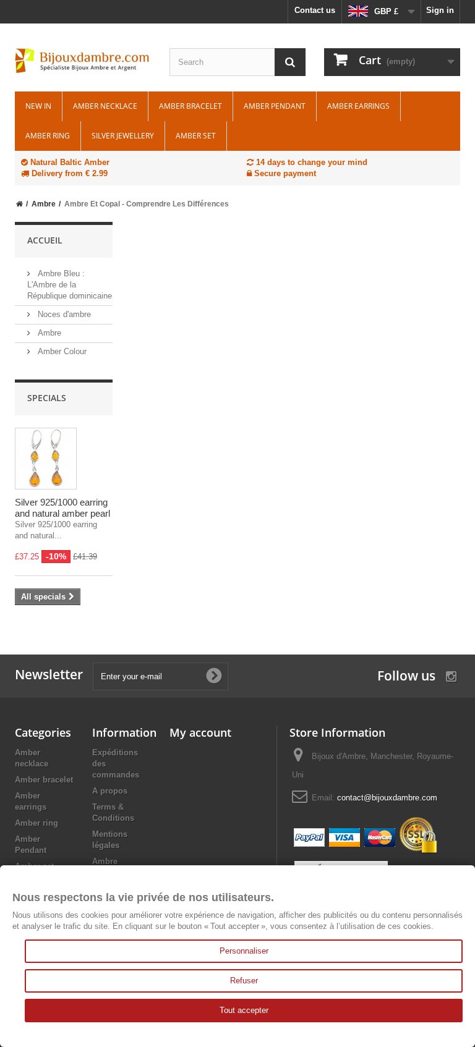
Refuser (244, 980)
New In (38, 106)
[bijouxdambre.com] (83, 61)
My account (200, 732)
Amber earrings (358, 106)
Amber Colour (61, 351)
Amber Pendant (275, 106)
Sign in (440, 10)
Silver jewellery (123, 135)
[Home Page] (19, 204)
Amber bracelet (190, 106)
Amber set (196, 135)
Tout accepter (244, 1010)
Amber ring (47, 135)
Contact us (314, 10)
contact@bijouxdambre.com (387, 797)
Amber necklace (105, 106)
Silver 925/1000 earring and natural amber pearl (62, 508)
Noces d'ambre (63, 314)
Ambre (48, 332)
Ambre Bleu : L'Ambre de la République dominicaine (69, 284)
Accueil (44, 240)
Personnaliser (244, 951)
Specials (46, 398)
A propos (109, 790)
